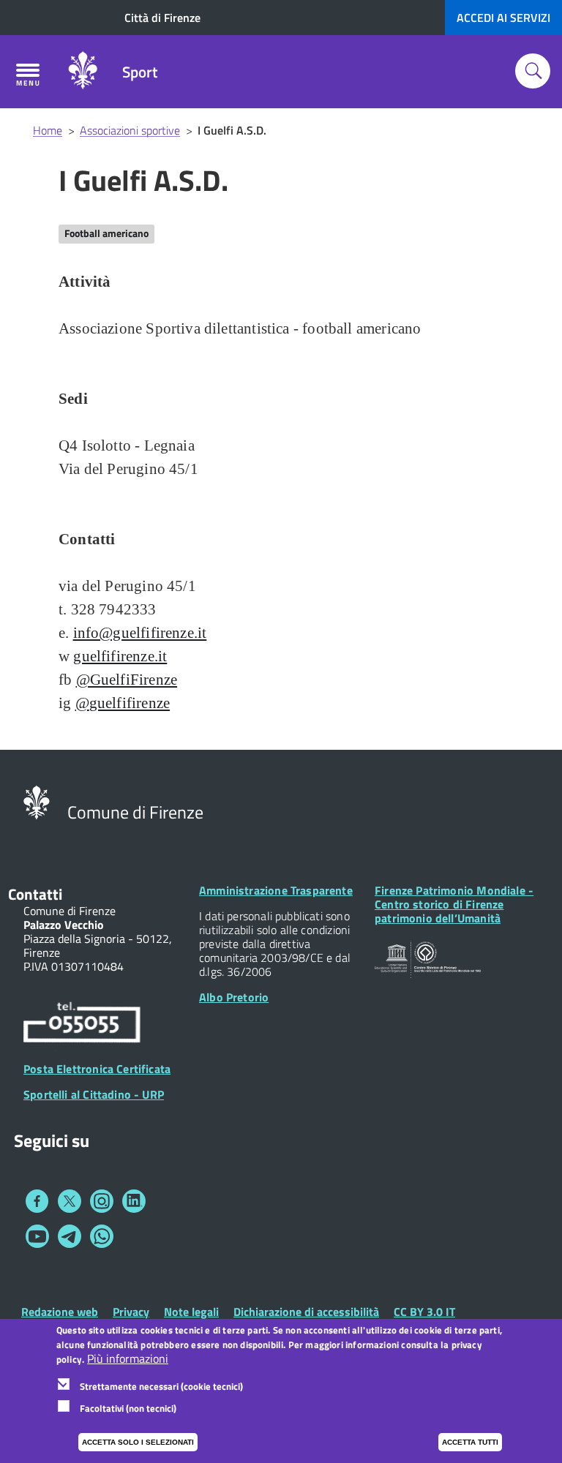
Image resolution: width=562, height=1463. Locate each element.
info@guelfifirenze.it (140, 633)
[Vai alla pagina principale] (82, 71)
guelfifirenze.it (120, 656)
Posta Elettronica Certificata (97, 1068)
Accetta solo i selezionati (138, 1442)
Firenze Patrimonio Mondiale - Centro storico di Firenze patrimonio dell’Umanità (454, 904)
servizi (503, 17)
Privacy (131, 1311)
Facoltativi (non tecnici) (128, 1408)
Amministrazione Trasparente (276, 890)
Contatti (35, 894)
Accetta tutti (470, 1442)
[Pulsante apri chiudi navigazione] (28, 74)
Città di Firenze (162, 17)
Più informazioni (127, 1359)
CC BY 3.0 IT (424, 1311)
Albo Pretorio (234, 997)
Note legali (191, 1311)
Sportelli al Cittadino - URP (93, 1094)
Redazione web (59, 1311)
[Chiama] (81, 1025)
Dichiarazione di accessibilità (306, 1311)
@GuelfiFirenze (127, 679)
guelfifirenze (129, 703)
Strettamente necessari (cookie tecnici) (161, 1386)
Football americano (106, 233)
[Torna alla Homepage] (36, 801)
